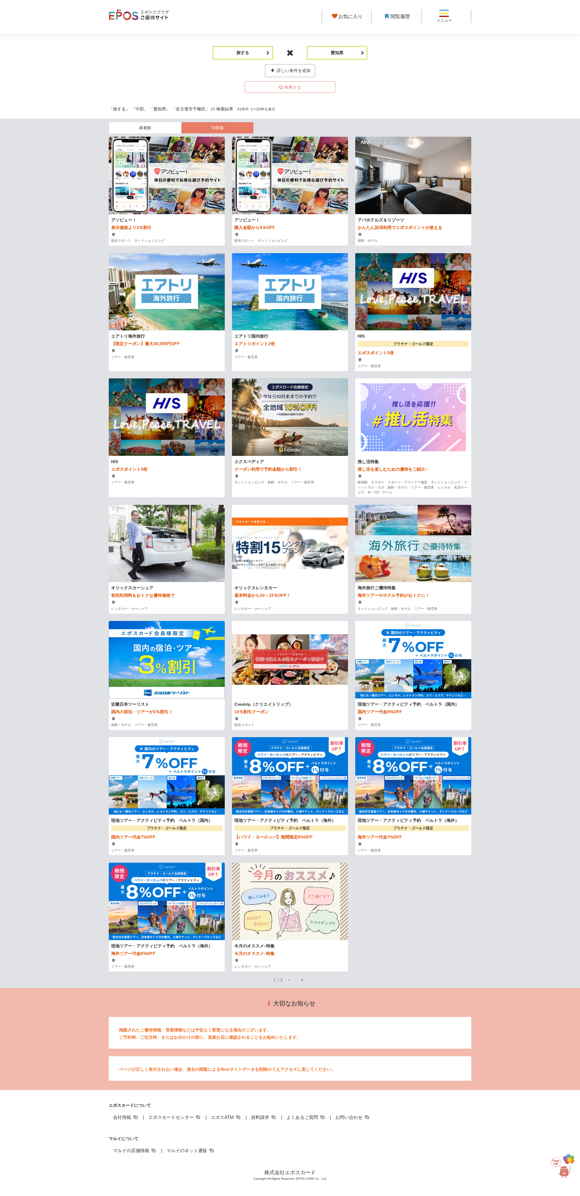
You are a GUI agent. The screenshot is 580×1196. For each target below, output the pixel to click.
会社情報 (122, 1117)
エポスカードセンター (171, 1117)
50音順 (217, 128)
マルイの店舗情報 (131, 1150)
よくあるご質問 (302, 1117)
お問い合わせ (349, 1117)
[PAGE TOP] (561, 1168)
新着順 (145, 128)
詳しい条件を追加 (293, 70)
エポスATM (223, 1117)
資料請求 (260, 1117)
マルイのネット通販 (187, 1150)
